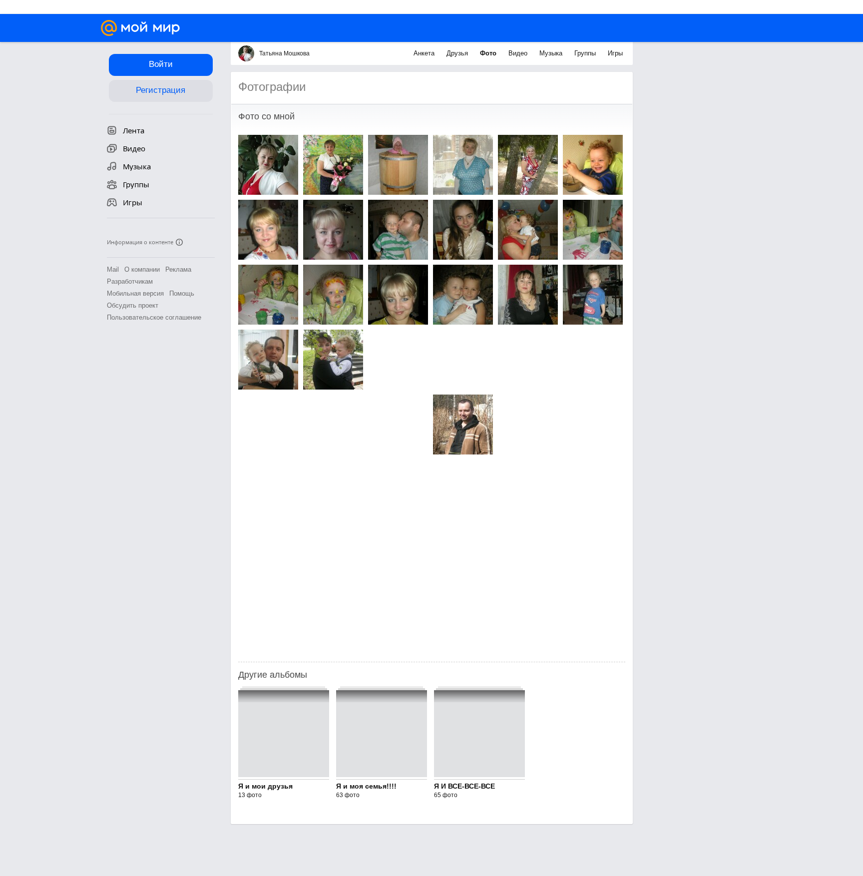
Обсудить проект (132, 305)
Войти (161, 64)
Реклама (178, 269)
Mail (113, 269)
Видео (518, 53)
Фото (489, 53)
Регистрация (160, 90)
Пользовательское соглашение (154, 317)
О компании (142, 269)
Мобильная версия (135, 293)
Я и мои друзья (265, 786)
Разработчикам (130, 281)
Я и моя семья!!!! (366, 786)
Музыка (551, 53)
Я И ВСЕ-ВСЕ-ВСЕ (464, 786)
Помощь (181, 293)
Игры (615, 53)
